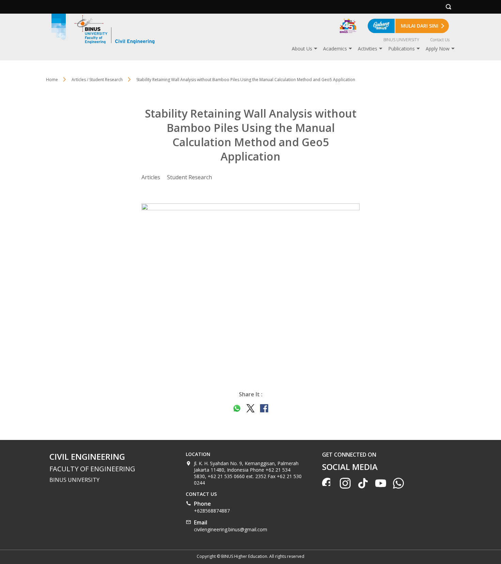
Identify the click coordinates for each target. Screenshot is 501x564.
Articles (150, 177)
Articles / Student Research (97, 79)
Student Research (189, 177)
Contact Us (440, 40)
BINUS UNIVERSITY (401, 40)
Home (52, 79)
